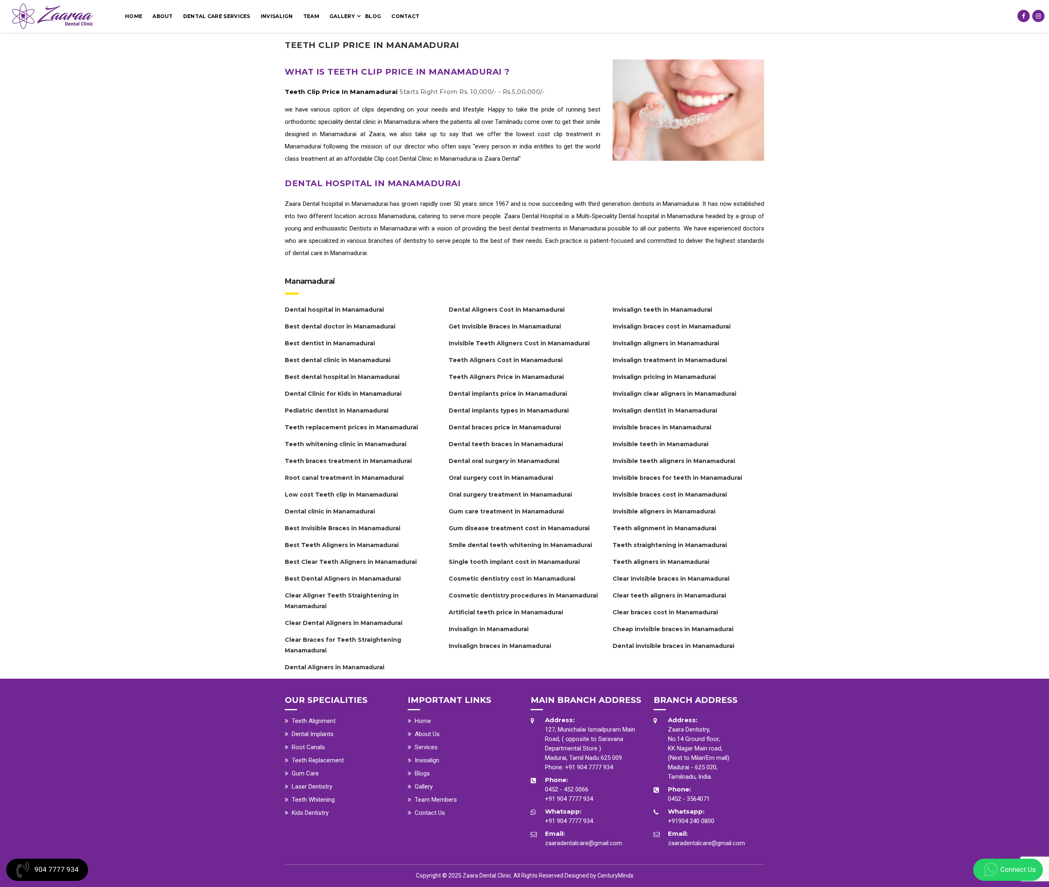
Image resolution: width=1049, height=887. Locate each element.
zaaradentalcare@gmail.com (583, 843)
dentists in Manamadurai (666, 203)
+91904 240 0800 (691, 821)
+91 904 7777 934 (589, 767)
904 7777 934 (56, 869)
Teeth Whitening (313, 799)
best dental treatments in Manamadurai (552, 228)
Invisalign (277, 16)
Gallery (342, 16)
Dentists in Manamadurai (383, 228)
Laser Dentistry (312, 786)
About (162, 16)
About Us (427, 734)
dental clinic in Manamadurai (383, 121)
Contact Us (430, 812)
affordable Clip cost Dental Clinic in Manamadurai (411, 158)
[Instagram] (1038, 16)
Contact (405, 16)
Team (311, 16)
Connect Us (1018, 869)
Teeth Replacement (318, 760)
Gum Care (305, 773)
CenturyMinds (615, 875)
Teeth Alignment (314, 721)
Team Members (436, 799)
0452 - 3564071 (689, 799)
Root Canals (308, 747)
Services (426, 747)
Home (133, 16)
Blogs (422, 773)
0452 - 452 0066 (566, 789)
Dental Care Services (216, 16)
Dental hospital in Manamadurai (345, 203)
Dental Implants (313, 734)
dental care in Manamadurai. (330, 253)
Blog (373, 16)
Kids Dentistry (310, 812)
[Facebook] (1023, 16)
